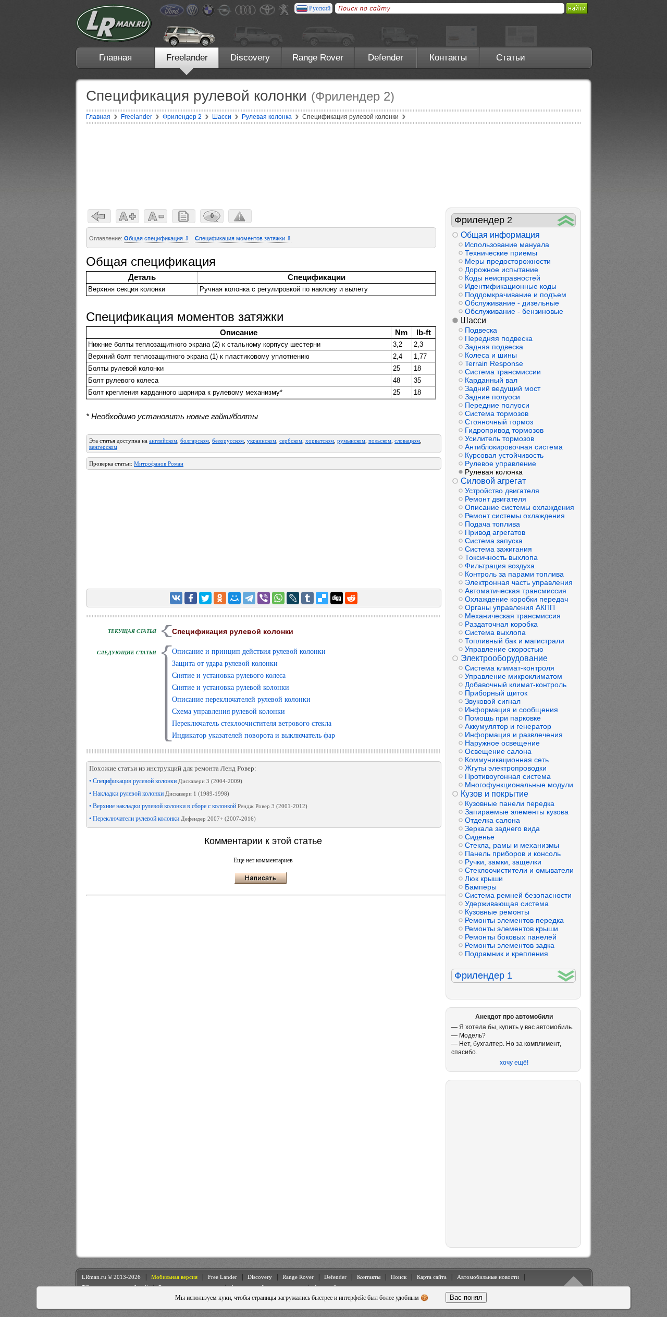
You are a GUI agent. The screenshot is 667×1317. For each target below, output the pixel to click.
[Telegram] (249, 598)
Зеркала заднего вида (502, 828)
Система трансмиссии (503, 372)
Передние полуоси (497, 405)
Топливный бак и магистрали (514, 641)
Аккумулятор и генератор (508, 726)
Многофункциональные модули (519, 785)
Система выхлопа (495, 632)
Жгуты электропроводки (506, 768)
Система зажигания (498, 549)
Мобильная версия (174, 1277)
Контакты (448, 58)
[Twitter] (205, 598)
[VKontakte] (176, 598)
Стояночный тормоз (499, 422)
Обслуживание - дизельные (512, 303)
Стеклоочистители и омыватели (519, 870)
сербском (290, 440)
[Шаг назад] (99, 216)
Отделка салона (492, 820)
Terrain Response (494, 363)
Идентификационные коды (511, 286)
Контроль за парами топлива (514, 574)
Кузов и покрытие (494, 793)
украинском (261, 440)
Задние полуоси (492, 397)
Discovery (250, 58)
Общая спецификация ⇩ (156, 238)
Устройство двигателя (502, 490)
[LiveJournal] (293, 598)
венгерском (103, 447)
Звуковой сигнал (493, 701)
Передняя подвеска (499, 338)
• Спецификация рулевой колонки (165, 781)
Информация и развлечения (514, 734)
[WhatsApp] (278, 598)
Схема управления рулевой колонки (228, 711)
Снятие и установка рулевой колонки (230, 687)
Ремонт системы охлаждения (515, 515)
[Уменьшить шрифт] (155, 216)
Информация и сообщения (511, 709)
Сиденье (480, 837)
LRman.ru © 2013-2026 (111, 1277)
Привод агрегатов (495, 532)
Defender (385, 58)
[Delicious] (322, 598)
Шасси (473, 320)
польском (379, 440)
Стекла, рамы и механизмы (512, 845)
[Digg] (336, 598)
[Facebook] (190, 598)
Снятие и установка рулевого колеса (229, 675)
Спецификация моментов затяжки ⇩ (243, 238)
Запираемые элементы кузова (517, 812)
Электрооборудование (504, 658)
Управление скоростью (504, 649)
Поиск (398, 1277)
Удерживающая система (507, 903)
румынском (351, 440)
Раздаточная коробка (501, 624)
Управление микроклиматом (513, 676)
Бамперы (481, 887)
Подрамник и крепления (506, 953)
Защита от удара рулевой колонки (225, 663)
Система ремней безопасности (518, 895)
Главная (115, 58)
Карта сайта (432, 1277)
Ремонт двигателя (495, 499)
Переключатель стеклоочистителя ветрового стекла (251, 723)
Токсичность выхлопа (501, 557)
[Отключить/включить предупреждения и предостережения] (240, 216)
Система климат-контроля (509, 668)
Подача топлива (492, 524)
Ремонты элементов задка (509, 945)
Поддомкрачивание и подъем (515, 294)
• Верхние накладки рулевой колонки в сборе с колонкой (198, 806)
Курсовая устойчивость (504, 455)
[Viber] (263, 598)
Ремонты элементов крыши (511, 928)
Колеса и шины (491, 355)
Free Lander (222, 1277)
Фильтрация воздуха (500, 566)
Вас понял (466, 1297)
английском (163, 440)
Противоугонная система (508, 776)
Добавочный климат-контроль (515, 684)
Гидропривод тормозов (504, 430)
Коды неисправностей (502, 278)
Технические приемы (501, 253)
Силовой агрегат (493, 481)
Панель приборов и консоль (513, 853)
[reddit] (351, 598)
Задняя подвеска (494, 347)
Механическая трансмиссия (513, 616)
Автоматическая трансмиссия (515, 591)
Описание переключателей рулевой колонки (241, 699)
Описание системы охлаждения (519, 507)
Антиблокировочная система (514, 447)
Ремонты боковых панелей (511, 937)
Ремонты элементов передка (514, 920)
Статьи (510, 58)
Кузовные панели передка (509, 803)
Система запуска (494, 540)
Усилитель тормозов (499, 438)
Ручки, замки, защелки (503, 862)
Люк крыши (484, 878)
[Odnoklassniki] (220, 598)
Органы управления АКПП (510, 607)
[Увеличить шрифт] (127, 216)
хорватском (319, 440)
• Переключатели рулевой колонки (172, 818)
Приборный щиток (496, 693)
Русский (319, 8)
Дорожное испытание (501, 269)
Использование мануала (507, 244)
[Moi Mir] (234, 598)
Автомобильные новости (488, 1277)
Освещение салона (498, 751)
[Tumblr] (307, 598)
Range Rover (317, 58)
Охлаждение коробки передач (516, 599)
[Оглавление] (183, 216)
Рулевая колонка (494, 472)
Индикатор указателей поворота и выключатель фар (253, 735)
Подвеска (481, 330)
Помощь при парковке (503, 718)
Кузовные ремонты (497, 912)
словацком (407, 440)
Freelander (187, 58)
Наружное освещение (502, 743)
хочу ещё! (514, 1062)
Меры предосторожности (508, 261)
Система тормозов (496, 413)
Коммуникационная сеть (507, 759)
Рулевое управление (500, 463)
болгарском (194, 440)
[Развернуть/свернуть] (566, 220)
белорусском (228, 440)
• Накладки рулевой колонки (159, 793)
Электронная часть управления (519, 582)
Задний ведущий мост (502, 388)
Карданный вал (491, 380)
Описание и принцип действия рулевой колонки (249, 651)
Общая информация (500, 234)
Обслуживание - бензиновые (514, 311)
